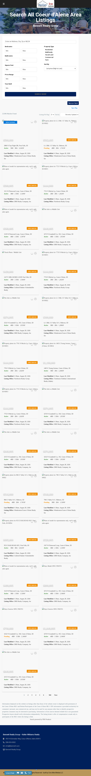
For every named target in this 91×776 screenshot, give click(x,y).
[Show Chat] (18, 773)
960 (50, 695)
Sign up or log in (73, 103)
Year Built (8, 84)
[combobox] (40, 42)
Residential (48, 49)
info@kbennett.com (13, 746)
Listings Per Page (44, 114)
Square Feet (9, 65)
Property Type (49, 46)
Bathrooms (9, 56)
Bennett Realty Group (13, 749)
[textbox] (40, 41)
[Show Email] (21, 773)
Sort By (46, 64)
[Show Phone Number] (25, 773)
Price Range (9, 74)
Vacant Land (49, 55)
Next (55, 695)
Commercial (49, 57)
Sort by (57, 114)
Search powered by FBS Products (40, 719)
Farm (46, 60)
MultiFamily (48, 52)
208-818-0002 (11, 742)
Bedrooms (8, 46)
